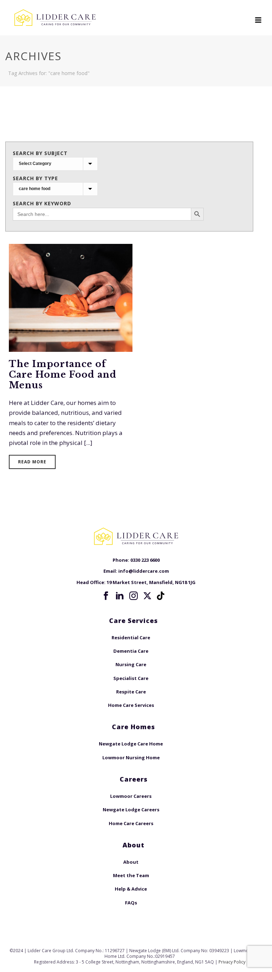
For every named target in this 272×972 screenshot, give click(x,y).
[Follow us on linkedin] (119, 596)
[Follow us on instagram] (133, 596)
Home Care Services (131, 705)
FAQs (131, 902)
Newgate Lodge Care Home (131, 744)
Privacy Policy (232, 962)
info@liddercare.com (143, 571)
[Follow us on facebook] (106, 596)
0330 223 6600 (145, 560)
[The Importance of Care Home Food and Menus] (70, 297)
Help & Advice (131, 889)
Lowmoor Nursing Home (131, 757)
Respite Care (131, 691)
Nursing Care (130, 664)
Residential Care (131, 637)
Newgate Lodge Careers (131, 809)
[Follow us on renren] (161, 595)
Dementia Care (130, 651)
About (130, 862)
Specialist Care (130, 678)
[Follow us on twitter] (147, 596)
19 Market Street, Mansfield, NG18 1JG (151, 582)
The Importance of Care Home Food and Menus (63, 375)
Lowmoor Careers (131, 796)
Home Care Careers (131, 823)
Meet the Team (131, 875)
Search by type (35, 178)
